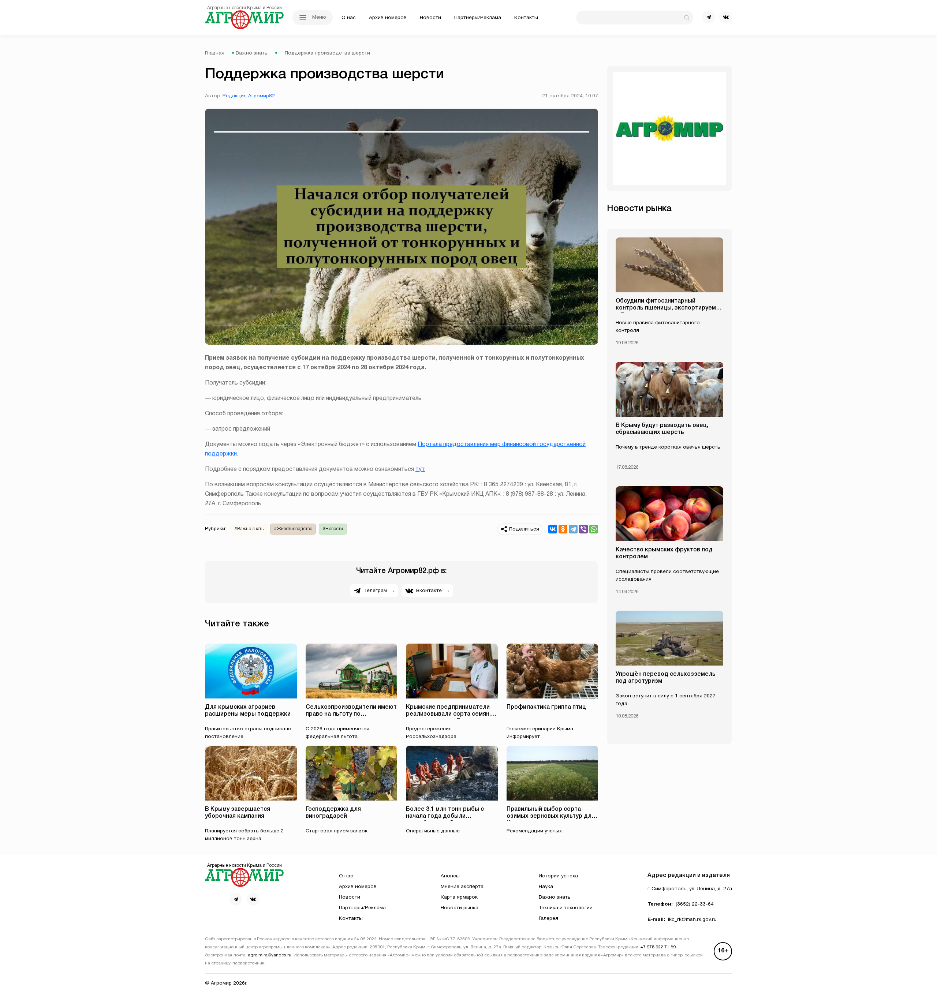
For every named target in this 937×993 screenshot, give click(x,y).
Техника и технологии (566, 908)
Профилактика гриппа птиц (546, 707)
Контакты (526, 17)
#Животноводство (293, 529)
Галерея (548, 918)
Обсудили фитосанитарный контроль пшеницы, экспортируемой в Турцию (669, 308)
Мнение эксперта (462, 886)
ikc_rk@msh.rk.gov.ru (692, 919)
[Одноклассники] (563, 529)
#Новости (333, 529)
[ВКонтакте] (552, 529)
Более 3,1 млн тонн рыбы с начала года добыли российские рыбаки (445, 816)
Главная (214, 53)
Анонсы (450, 876)
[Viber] (583, 529)
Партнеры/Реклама (477, 17)
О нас (348, 17)
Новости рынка (459, 908)
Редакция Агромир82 (249, 96)
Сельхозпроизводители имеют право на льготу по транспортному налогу (351, 714)
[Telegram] (573, 529)
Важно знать (252, 53)
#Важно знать (249, 529)
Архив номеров (388, 17)
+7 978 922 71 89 (658, 947)
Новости (430, 17)
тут (420, 469)
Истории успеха (558, 876)
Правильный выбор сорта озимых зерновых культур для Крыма (551, 816)
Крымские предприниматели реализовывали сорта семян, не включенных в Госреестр (448, 714)
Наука (546, 886)
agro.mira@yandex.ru (269, 955)
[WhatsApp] (593, 529)
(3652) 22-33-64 (695, 904)
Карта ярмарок (459, 897)
